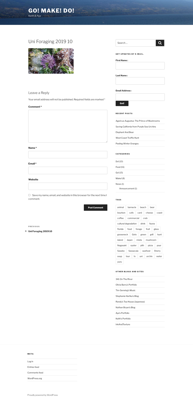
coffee (120, 218)
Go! (117, 172)
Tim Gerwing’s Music (126, 290)
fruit (148, 229)
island (120, 240)
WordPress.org (34, 378)
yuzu (119, 261)
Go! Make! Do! (51, 10)
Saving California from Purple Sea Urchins (136, 126)
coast (159, 212)
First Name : (122, 60)
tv (135, 256)
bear (152, 207)
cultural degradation (127, 223)
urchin (149, 256)
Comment (35, 106)
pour (159, 245)
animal (120, 207)
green (143, 234)
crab (145, 218)
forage (139, 229)
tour (128, 256)
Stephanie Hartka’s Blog (127, 296)
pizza (150, 245)
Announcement (126, 188)
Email (32, 163)
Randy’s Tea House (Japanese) (130, 301)
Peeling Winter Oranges (127, 143)
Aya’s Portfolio (122, 313)
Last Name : (122, 75)
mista (139, 240)
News (118, 184)
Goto (134, 234)
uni (141, 256)
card (140, 212)
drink (143, 223)
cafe (131, 212)
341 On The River (124, 279)
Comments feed (35, 372)
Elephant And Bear (125, 132)
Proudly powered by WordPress (42, 395)
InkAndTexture (123, 324)
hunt (159, 234)
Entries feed (33, 367)
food (129, 229)
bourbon (121, 212)
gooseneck (122, 234)
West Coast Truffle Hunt (127, 137)
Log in (30, 361)
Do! (117, 161)
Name (32, 147)
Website (33, 179)
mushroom (151, 240)
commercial (133, 218)
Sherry (157, 250)
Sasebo (121, 250)
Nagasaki (122, 245)
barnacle (132, 207)
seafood (146, 250)
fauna (152, 223)
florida (120, 229)
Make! (119, 178)
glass (156, 229)
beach (143, 207)
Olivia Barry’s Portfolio (126, 284)
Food (118, 167)
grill (151, 234)
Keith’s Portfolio (123, 318)
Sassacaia (133, 250)
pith (142, 245)
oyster (133, 245)
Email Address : (123, 90)
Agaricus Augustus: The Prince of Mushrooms (138, 121)
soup (119, 256)
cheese (149, 212)
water (159, 256)
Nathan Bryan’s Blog (125, 307)
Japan (130, 240)
